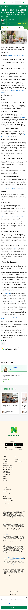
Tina (13, 367)
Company (5, 459)
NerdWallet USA (15, 591)
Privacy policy (6, 493)
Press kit (5, 478)
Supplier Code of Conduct (7, 490)
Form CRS (12, 556)
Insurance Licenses (13, 530)
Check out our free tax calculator (15, 55)
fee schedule (21, 558)
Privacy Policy (6, 557)
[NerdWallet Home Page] (5, 2)
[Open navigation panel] (2, 2)
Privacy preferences (8, 498)
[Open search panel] (12, 2)
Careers (5, 463)
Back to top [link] (6, 358)
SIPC (12, 553)
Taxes (3, 343)
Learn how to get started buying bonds (12, 188)
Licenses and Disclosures (19, 522)
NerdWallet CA (15, 594)
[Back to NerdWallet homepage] (2, 6)
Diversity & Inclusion (8, 467)
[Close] (26, 597)
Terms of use (6, 487)
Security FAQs (18, 461)
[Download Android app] (18, 444)
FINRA (9, 553)
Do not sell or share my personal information (8, 502)
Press (4, 476)
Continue (13, 607)
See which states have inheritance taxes (12, 216)
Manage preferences (14, 603)
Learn (6, 6)
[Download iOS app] (9, 444)
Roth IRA (16, 248)
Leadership (5, 461)
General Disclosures (15, 558)
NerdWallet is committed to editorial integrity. (12, 44)
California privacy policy (7, 496)
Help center (18, 459)
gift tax (3, 197)
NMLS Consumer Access (8, 522)
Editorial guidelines (8, 469)
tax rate (13, 301)
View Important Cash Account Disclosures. (13, 564)
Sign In (18, 2)
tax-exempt (22, 117)
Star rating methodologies (6, 472)
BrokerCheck (11, 559)
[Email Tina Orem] (10, 369)
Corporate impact (7, 465)
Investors (5, 480)
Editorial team (6, 474)
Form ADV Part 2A (18, 556)
